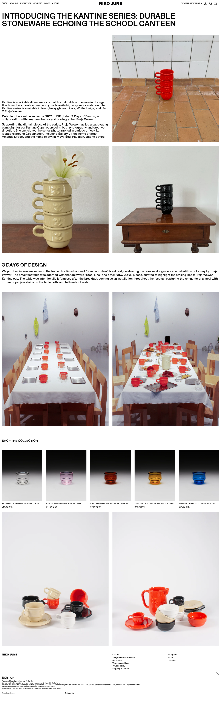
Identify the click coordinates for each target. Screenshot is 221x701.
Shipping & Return (120, 669)
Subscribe (117, 660)
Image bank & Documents (123, 657)
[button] (210, 3)
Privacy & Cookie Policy (52, 689)
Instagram (172, 655)
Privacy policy (118, 666)
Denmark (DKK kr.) (190, 3)
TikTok (171, 657)
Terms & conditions (120, 663)
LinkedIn (171, 660)
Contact (116, 655)
